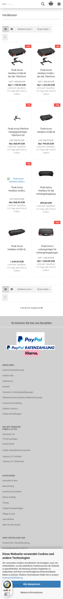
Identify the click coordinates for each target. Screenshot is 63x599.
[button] (5, 29)
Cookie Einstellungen (11, 414)
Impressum (7, 381)
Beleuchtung (8, 486)
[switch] (7, 594)
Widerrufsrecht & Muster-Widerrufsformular (22, 397)
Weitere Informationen (31, 592)
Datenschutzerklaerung (13, 370)
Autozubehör (8, 519)
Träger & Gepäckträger (12, 508)
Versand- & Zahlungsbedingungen (17, 392)
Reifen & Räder (9, 497)
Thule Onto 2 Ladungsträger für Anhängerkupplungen (47, 249)
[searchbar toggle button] (43, 4)
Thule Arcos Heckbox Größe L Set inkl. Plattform (46, 73)
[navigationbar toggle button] (59, 4)
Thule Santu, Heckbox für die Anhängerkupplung (46, 190)
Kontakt (6, 386)
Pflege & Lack (8, 514)
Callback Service (10, 408)
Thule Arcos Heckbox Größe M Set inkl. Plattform (17, 73)
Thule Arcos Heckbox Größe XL (17, 248)
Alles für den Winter (11, 524)
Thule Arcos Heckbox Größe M (46, 130)
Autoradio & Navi (9, 480)
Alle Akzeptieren (31, 584)
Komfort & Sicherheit (11, 491)
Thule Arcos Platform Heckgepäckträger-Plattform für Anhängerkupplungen (18, 132)
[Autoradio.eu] (6, 4)
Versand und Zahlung (12, 403)
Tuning (5, 502)
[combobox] (25, 29)
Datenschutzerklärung (12, 577)
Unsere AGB (7, 375)
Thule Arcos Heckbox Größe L (17, 189)
